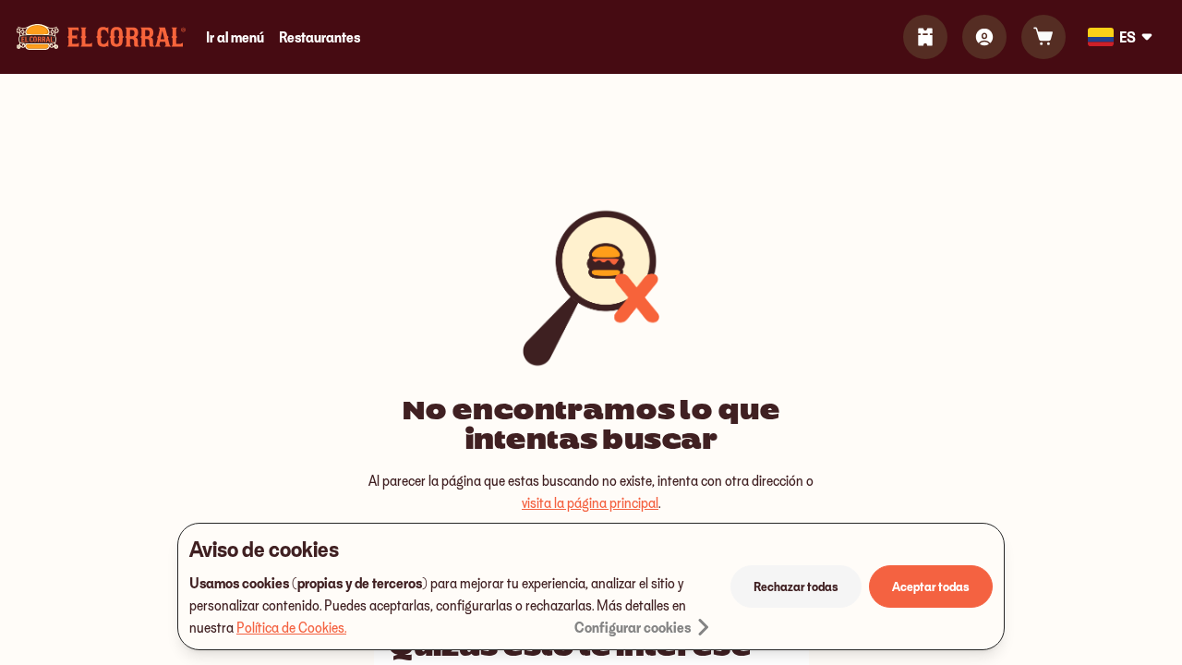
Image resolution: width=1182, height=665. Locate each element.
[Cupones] (925, 37)
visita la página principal (590, 502)
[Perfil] (984, 37)
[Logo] (101, 37)
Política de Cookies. (291, 627)
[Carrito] (1043, 37)
